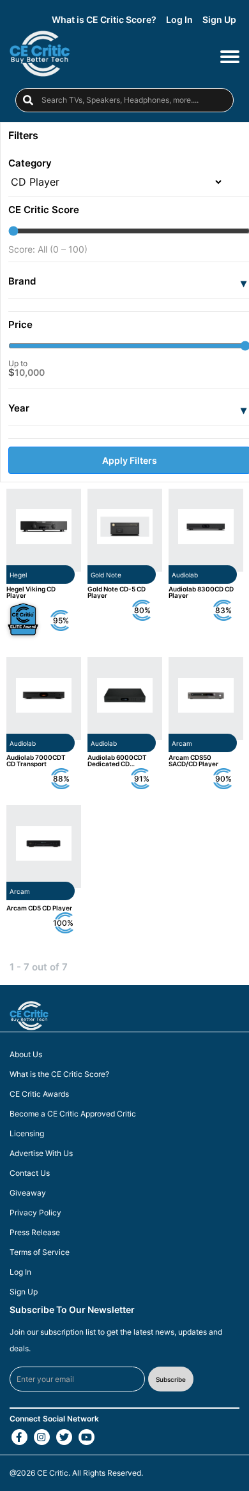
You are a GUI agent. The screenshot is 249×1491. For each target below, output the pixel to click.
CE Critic (52, 1473)
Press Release (35, 1232)
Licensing (27, 1134)
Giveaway (28, 1193)
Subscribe (171, 1379)
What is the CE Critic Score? (59, 1074)
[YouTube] (86, 1437)
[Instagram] (42, 1437)
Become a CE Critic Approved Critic (73, 1114)
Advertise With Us (41, 1153)
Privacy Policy (35, 1213)
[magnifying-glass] (28, 100)
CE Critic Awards (39, 1094)
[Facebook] (19, 1437)
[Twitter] (64, 1437)
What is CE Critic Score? (104, 19)
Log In (179, 19)
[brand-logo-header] (40, 55)
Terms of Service (40, 1252)
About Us (26, 1054)
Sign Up (219, 19)
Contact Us (30, 1173)
